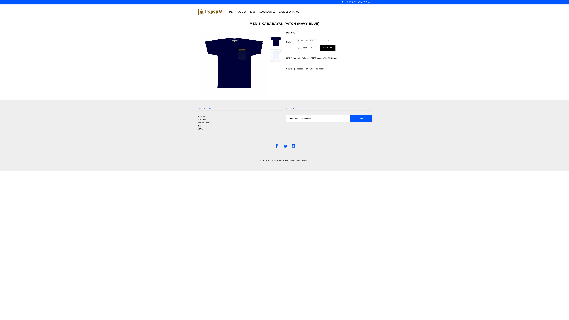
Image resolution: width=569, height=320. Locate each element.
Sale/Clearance (289, 12)
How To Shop (203, 123)
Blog (199, 126)
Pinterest (322, 69)
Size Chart (202, 120)
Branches (202, 116)
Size (288, 42)
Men (231, 12)
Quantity (302, 48)
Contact (201, 129)
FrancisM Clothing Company (294, 160)
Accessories (267, 12)
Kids (253, 12)
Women (242, 12)
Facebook (299, 69)
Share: (289, 69)
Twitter (311, 69)
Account (351, 2)
